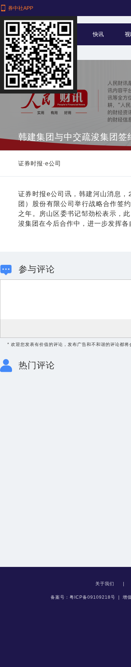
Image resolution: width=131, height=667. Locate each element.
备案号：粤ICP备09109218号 (83, 597)
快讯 (98, 34)
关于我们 (105, 583)
